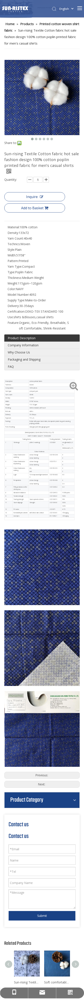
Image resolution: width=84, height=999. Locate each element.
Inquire (32, 196)
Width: (12, 255)
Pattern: (13, 261)
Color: (12, 289)
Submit (42, 916)
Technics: (14, 244)
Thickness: (15, 278)
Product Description (22, 338)
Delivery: (13, 306)
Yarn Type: (15, 266)
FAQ (11, 366)
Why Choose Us (19, 352)
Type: (11, 272)
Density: (13, 233)
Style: (11, 250)
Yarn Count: (16, 238)
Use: (11, 317)
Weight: (13, 283)
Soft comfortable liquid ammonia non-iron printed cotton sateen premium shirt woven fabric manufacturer (57, 982)
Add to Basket (32, 208)
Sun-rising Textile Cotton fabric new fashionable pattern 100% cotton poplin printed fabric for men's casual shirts (27, 982)
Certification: (16, 311)
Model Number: (18, 295)
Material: (14, 227)
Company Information (23, 345)
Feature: (13, 323)
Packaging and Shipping (24, 359)
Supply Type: (16, 300)
